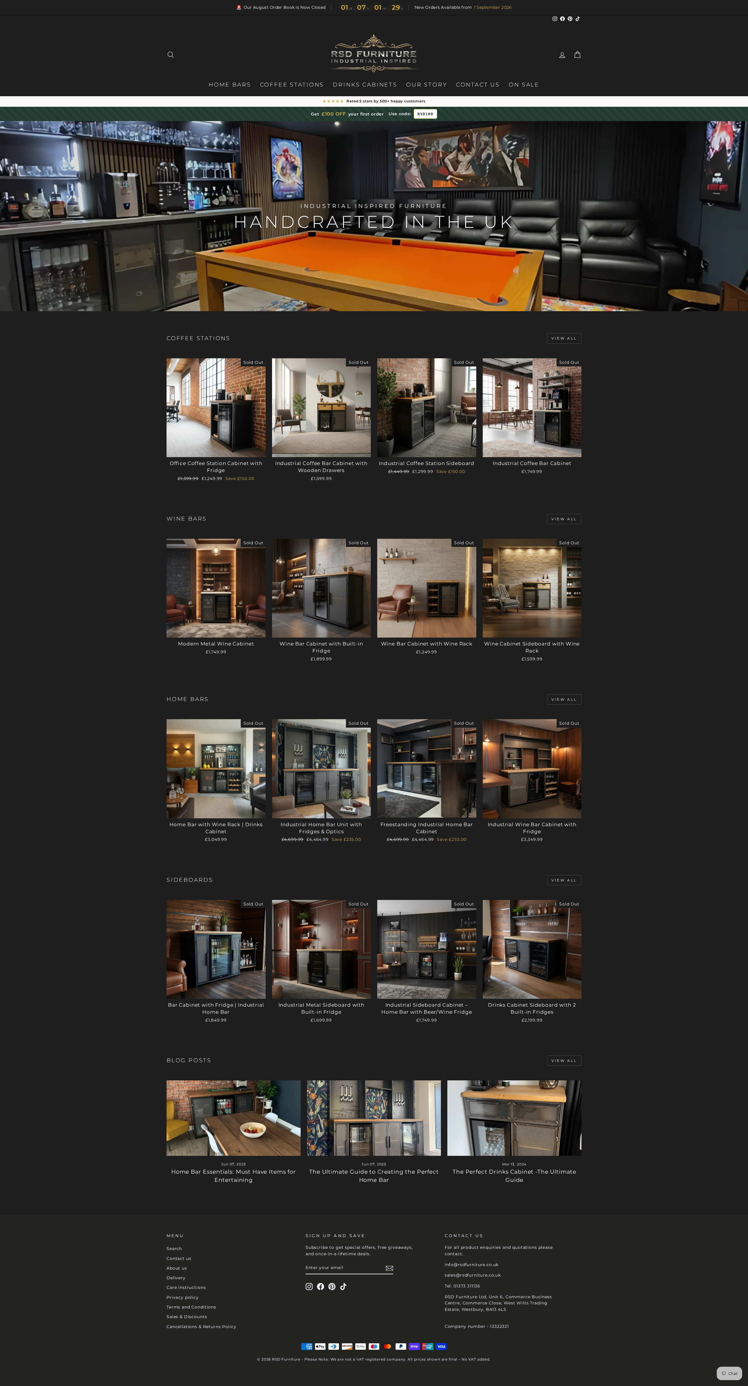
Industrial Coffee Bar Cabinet (532, 463)
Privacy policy (183, 1297)
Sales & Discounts (187, 1316)
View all (564, 338)
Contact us (179, 1258)
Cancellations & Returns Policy (201, 1326)
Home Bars (230, 84)
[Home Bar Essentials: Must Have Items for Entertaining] (234, 1118)
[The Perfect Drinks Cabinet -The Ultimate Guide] (514, 1118)
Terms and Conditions (191, 1307)
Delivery (176, 1277)
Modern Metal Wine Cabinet (216, 644)
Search (174, 1248)
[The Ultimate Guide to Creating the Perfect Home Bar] (374, 1118)
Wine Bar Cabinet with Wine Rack (426, 644)
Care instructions (186, 1287)
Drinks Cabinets (365, 84)
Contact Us (478, 84)
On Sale (524, 84)
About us (177, 1268)
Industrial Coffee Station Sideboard (427, 463)
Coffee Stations (292, 84)
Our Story (426, 84)
